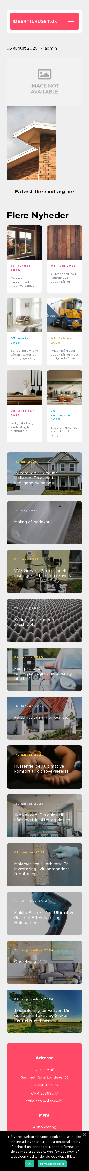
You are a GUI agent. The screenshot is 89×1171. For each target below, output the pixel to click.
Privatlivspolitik (52, 1164)
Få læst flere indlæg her (44, 192)
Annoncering (44, 1127)
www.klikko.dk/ (49, 1100)
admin (51, 48)
